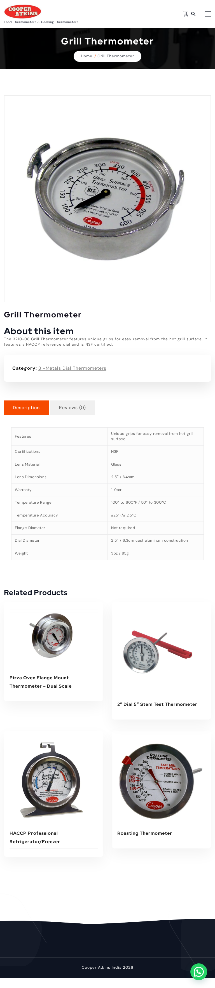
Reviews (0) (72, 408)
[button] (198, 971)
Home (86, 56)
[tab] (26, 407)
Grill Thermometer (115, 56)
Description (26, 408)
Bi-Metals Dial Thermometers (72, 368)
